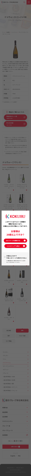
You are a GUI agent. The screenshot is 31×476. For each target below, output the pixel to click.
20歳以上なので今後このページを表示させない (16, 257)
